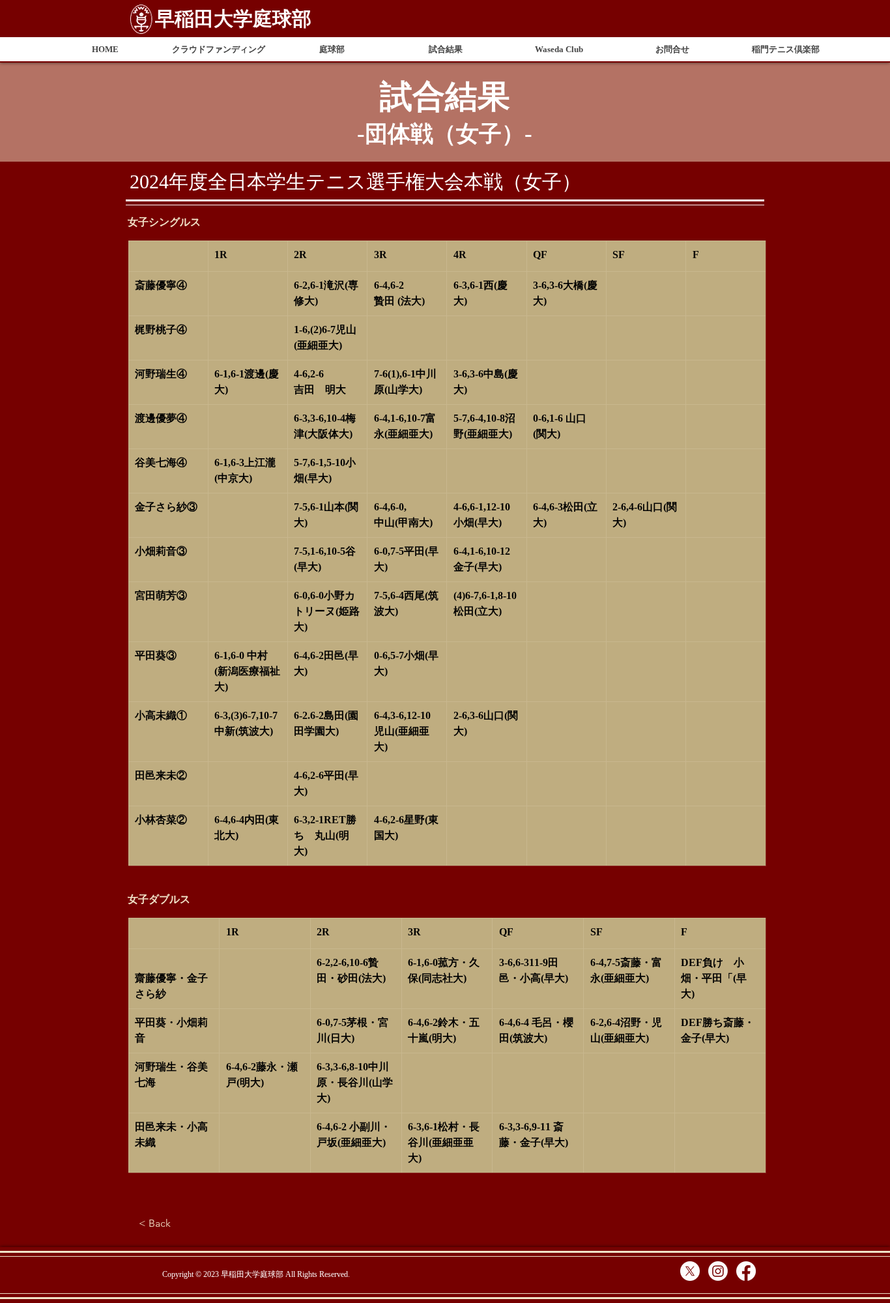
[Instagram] (718, 1271)
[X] (690, 1271)
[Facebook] (746, 1271)
